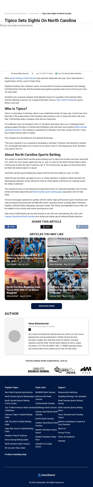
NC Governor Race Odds (15, 448)
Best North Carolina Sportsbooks (19, 392)
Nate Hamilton (76, 73)
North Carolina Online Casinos (17, 444)
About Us (62, 428)
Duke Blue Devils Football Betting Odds (19, 430)
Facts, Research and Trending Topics (70, 416)
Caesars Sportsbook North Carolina (20, 216)
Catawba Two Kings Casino (43, 445)
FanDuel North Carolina (45, 403)
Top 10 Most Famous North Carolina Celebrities (20, 409)
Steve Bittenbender (21, 73)
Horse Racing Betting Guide (16, 440)
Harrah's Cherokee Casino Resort (46, 431)
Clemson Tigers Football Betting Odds (18, 416)
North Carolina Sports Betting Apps (19, 396)
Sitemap (61, 441)
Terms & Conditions (66, 437)
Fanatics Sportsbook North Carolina (46, 424)
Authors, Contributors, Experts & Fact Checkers (71, 423)
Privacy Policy (64, 433)
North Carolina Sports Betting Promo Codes (17, 402)
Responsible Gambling (67, 392)
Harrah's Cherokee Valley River (45, 438)
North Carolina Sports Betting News (70, 409)
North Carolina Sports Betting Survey (70, 402)
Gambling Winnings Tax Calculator (72, 396)
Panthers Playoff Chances (16, 435)
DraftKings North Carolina (46, 407)
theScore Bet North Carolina (43, 397)
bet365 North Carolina (44, 419)
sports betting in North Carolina (23, 78)
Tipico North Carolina (65, 100)
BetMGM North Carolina (45, 392)
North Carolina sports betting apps (47, 192)
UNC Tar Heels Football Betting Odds (18, 423)
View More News (47, 306)
